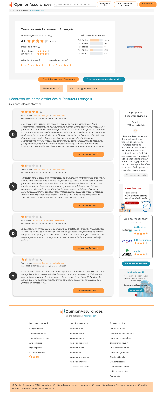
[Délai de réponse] (39, 60)
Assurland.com (90, 316)
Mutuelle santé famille (137, 385)
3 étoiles (84, 47)
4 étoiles (84, 43)
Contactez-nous (117, 328)
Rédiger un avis (105, 4)
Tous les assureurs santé (135, 263)
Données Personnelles (119, 366)
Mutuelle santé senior (90, 385)
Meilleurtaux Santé (140, 229)
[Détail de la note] (39, 46)
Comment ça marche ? (120, 338)
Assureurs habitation (79, 343)
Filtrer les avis (50, 88)
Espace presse (35, 347)
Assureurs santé (77, 338)
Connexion (147, 3)
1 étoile (83, 53)
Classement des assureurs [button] (125, 4)
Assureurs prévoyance (79, 357)
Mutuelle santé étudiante (113, 385)
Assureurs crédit (77, 347)
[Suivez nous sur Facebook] (30, 357)
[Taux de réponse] (67, 60)
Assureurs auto (76, 328)
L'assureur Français (137, 175)
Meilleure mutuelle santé (43, 388)
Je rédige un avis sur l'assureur (58, 79)
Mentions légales (117, 362)
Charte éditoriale (117, 357)
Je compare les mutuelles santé (104, 79)
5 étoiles (84, 40)
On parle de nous (37, 352)
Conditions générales (119, 352)
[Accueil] (30, 4)
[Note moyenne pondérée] (51, 35)
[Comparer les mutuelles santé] (136, 198)
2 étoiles (84, 50)
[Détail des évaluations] (104, 35)
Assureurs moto (77, 333)
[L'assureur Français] (134, 47)
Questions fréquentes (119, 347)
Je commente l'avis (87, 154)
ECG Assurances (142, 240)
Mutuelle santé (48, 385)
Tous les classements (79, 366)
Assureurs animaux (78, 362)
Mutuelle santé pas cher (68, 385)
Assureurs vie (75, 352)
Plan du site (115, 376)
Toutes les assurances (39, 338)
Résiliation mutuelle (21, 388)
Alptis (137, 251)
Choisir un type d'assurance (83, 88)
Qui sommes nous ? (119, 343)
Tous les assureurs (21, 10)
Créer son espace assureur (122, 333)
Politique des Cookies (119, 371)
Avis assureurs (35, 343)
